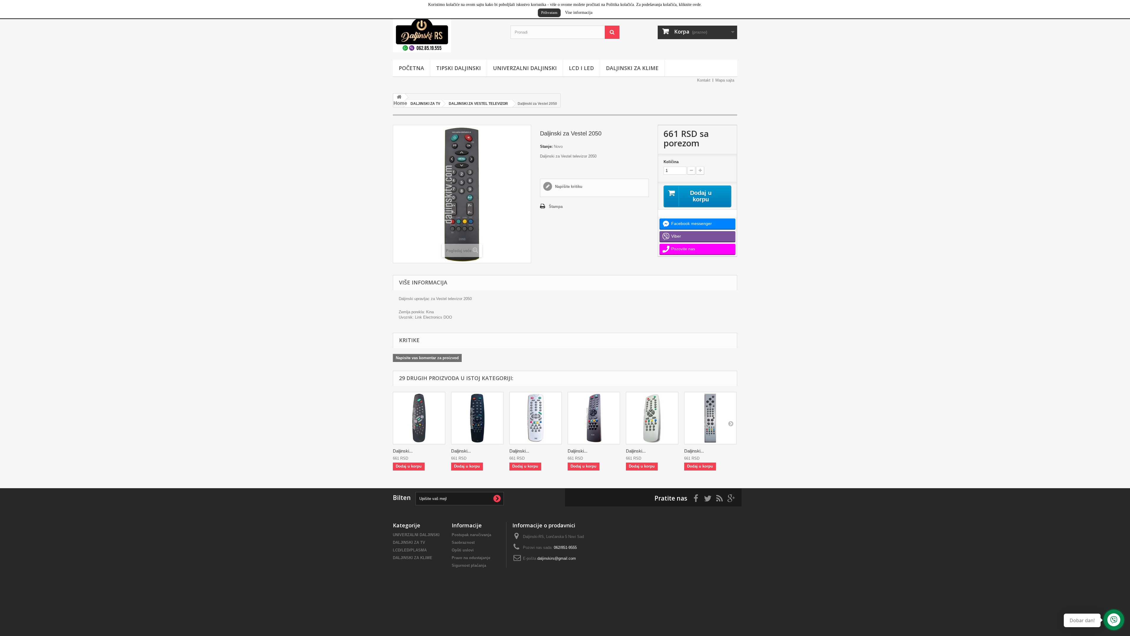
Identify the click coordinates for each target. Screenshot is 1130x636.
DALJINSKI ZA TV (409, 542)
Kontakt (703, 80)
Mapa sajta (724, 80)
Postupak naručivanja (471, 535)
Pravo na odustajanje (471, 558)
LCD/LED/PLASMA (410, 550)
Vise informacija (578, 12)
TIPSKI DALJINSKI (458, 68)
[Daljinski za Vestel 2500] (710, 418)
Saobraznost (463, 542)
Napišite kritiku (568, 186)
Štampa (556, 206)
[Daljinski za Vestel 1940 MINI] (535, 418)
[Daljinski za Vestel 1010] (419, 418)
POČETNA (411, 68)
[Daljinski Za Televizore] (447, 33)
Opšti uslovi (463, 550)
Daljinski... (403, 450)
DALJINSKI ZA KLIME (632, 68)
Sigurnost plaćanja (469, 565)
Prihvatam (549, 12)
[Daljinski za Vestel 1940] (477, 418)
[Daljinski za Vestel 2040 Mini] (652, 418)
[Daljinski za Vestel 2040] (594, 418)
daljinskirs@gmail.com (556, 558)
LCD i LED (581, 68)
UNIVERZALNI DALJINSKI (525, 68)
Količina (671, 162)
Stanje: (546, 146)
